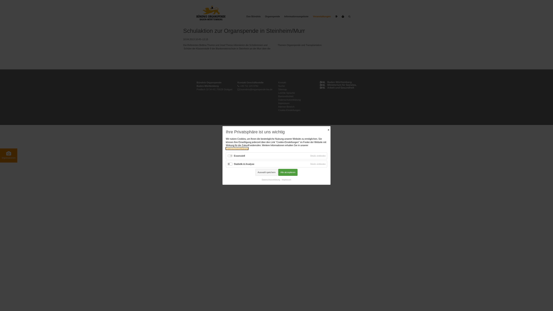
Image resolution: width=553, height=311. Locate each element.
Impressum (286, 180)
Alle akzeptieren (287, 172)
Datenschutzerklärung (237, 148)
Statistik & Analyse (244, 164)
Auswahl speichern (266, 172)
